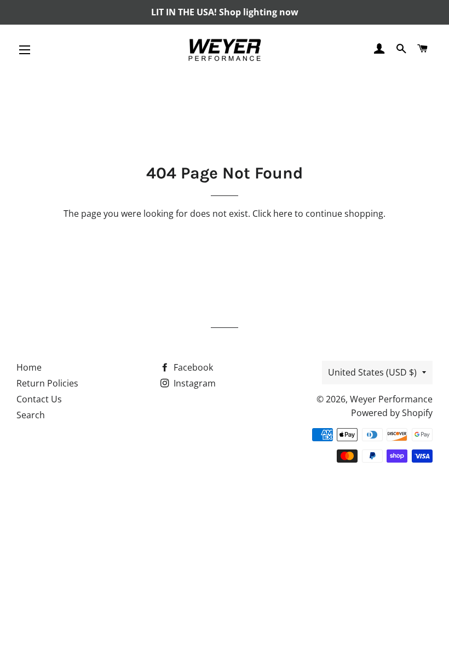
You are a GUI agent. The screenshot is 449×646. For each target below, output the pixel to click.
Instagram (193, 383)
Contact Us (39, 399)
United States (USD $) (372, 372)
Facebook (192, 367)
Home (29, 367)
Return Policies (47, 383)
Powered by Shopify (392, 413)
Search (30, 415)
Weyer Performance (391, 399)
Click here (272, 213)
